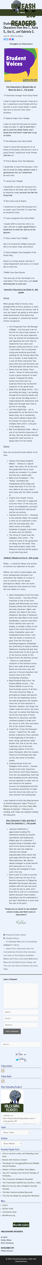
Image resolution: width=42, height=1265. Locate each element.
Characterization (13, 935)
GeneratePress (21, 1261)
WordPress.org (8, 1215)
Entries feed (7, 1208)
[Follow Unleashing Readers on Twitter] (21, 1061)
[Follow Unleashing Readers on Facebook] (21, 1056)
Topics (3, 1127)
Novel (23, 935)
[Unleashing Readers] (12, 1111)
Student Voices (12, 938)
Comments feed (9, 1212)
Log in (5, 1205)
